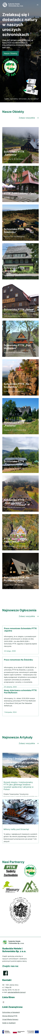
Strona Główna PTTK (9, 1016)
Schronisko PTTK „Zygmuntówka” (14, 463)
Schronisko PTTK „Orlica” (19, 309)
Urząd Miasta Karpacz (10, 1019)
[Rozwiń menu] (37, 5)
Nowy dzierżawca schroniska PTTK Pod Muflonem (20, 691)
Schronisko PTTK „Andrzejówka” (14, 501)
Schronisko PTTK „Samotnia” (14, 153)
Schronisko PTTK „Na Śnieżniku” (16, 231)
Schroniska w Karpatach (11, 1012)
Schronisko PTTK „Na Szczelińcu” (16, 385)
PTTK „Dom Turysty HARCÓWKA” (15, 540)
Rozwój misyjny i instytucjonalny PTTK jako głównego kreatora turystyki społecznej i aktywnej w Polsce (18, 786)
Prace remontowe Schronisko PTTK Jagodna (20, 629)
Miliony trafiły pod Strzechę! (16, 829)
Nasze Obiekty (10, 53)
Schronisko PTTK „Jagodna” (14, 269)
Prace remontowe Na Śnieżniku (18, 660)
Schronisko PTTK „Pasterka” (14, 424)
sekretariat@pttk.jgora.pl (17, 992)
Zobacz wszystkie (27, 118)
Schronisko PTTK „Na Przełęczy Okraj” (16, 579)
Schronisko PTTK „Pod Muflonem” (17, 347)
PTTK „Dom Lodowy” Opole (20, 193)
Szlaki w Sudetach (9, 1023)
